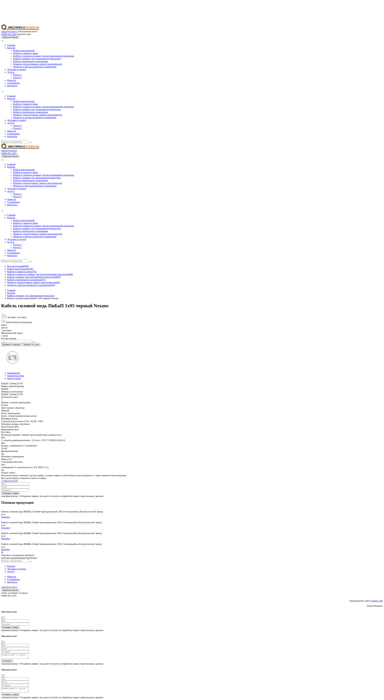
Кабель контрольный (24, 50)
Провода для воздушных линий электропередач (37, 64)
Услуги (10, 72)
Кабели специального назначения (30, 61)
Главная (11, 45)
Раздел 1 (17, 75)
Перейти (5, 517)
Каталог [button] (11, 98)
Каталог (11, 48)
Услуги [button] (10, 123)
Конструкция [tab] (14, 378)
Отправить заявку (10, 493)
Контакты (12, 85)
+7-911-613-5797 (9, 481)
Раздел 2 (17, 77)
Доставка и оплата (16, 69)
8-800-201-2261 (9, 34)
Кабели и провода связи (25, 53)
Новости (11, 80)
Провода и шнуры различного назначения (34, 66)
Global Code (377, 601)
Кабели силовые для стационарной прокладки (37, 58)
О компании (13, 83)
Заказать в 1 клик (31, 344)
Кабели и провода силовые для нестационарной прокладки (43, 56)
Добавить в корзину (11, 344)
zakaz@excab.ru (9, 31)
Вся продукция (18, 266)
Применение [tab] (13, 373)
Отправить (7, 661)
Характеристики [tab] (15, 375)
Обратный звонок (10, 37)
